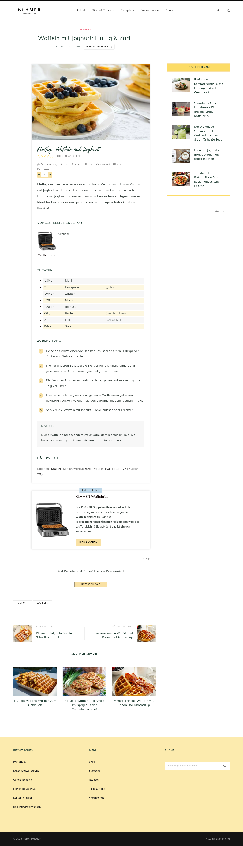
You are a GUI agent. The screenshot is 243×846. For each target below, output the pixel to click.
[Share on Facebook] (17, 80)
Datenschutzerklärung (26, 771)
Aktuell (81, 10)
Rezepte (126, 10)
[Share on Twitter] (17, 90)
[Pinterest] (17, 60)
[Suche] (226, 10)
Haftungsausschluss (24, 789)
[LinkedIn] (17, 99)
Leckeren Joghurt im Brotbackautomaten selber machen (208, 155)
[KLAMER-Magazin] (29, 11)
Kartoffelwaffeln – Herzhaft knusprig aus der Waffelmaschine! (85, 705)
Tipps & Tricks (101, 10)
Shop (169, 10)
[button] (38, 156)
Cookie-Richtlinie (22, 780)
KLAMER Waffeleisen (93, 497)
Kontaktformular (22, 798)
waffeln (42, 603)
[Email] (17, 70)
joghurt (22, 603)
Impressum (19, 762)
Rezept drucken (90, 584)
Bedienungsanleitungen (27, 807)
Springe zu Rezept (98, 47)
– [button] (39, 174)
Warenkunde (150, 10)
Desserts (84, 30)
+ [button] (50, 174)
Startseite (94, 771)
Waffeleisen (46, 255)
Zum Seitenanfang (219, 839)
